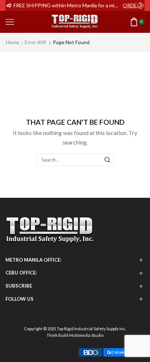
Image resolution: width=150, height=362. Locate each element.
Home (12, 42)
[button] (9, 5)
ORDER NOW (133, 5)
